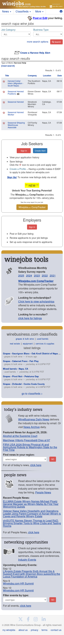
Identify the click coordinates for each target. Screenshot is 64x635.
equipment (28, 343)
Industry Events (27, 559)
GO (52, 459)
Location (47, 75)
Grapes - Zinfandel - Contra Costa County (24, 383)
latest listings (32, 348)
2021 (53, 275)
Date (59, 75)
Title (7, 75)
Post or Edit (40, 18)
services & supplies (45, 343)
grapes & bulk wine (25, 338)
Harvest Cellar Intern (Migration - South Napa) (15, 83)
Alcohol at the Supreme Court (20, 436)
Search (57, 41)
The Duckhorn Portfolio (34, 82)
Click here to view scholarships (36, 301)
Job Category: (8, 29)
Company (32, 75)
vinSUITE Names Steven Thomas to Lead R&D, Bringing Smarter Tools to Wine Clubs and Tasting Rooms (32, 523)
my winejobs (8, 630)
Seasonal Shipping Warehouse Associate (16, 125)
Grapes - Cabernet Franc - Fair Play (21, 361)
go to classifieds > (32, 393)
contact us (56, 630)
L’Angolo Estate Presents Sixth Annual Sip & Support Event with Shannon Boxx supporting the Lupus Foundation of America (31, 573)
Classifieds (22, 11)
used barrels (42, 338)
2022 (45, 275)
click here (35, 465)
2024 (29, 275)
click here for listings (30, 318)
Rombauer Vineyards (32, 113)
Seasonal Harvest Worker (16, 113)
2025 (21, 275)
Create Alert (40, 150)
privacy (34, 630)
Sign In (24, 150)
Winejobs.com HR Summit (18, 583)
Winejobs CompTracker (32, 207)
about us (23, 630)
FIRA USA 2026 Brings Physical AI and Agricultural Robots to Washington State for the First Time (30, 447)
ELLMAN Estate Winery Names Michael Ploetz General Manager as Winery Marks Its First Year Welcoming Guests (30, 503)
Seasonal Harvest (16, 101)
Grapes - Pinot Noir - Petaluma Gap (21, 376)
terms (44, 630)
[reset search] (8, 65)
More (38, 11)
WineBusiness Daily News (33, 419)
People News (43, 492)
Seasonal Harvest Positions (16, 92)
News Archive (31, 427)
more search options (37, 41)
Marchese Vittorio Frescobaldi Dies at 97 (26, 440)
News (6, 11)
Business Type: (41, 29)
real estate (15, 343)
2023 (37, 275)
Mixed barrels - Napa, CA (15, 368)
